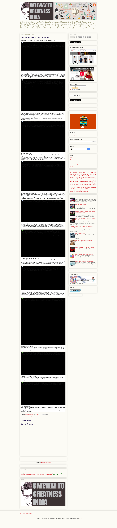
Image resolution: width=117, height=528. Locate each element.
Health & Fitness (80, 181)
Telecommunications (87, 190)
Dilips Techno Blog (74, 164)
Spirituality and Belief (78, 188)
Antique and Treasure (83, 170)
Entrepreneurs (88, 177)
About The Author (73, 159)
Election (94, 175)
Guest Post (73, 181)
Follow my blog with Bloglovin (25, 513)
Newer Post (24, 459)
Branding (23, 474)
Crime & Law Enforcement (79, 174)
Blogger (80, 518)
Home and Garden (92, 181)
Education (90, 175)
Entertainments (43, 473)
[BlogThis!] (43, 414)
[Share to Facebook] (46, 414)
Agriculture (76, 170)
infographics (78, 182)
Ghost (80, 180)
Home (43, 459)
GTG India (72, 166)
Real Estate (80, 186)
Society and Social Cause (30, 474)
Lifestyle (38, 473)
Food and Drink (92, 178)
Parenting (94, 184)
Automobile (80, 172)
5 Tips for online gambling (80, 204)
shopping (78, 187)
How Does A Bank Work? (80, 233)
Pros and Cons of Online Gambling (82, 198)
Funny (71, 180)
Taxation (94, 188)
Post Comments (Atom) (46, 462)
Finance (55, 473)
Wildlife (86, 191)
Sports (86, 188)
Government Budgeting (90, 180)
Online (90, 184)
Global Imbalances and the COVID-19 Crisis (84, 247)
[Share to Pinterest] (47, 414)
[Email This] (42, 414)
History (86, 181)
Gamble (73, 180)
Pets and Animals (48, 474)
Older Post (62, 459)
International (88, 182)
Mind (70, 184)
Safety (85, 186)
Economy (84, 175)
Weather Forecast (81, 191)
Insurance (83, 182)
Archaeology (91, 170)
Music (73, 184)
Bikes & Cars (86, 172)
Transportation (73, 191)
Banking (59, 473)
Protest (75, 186)
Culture (94, 174)
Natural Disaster (79, 184)
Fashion (79, 178)
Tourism (94, 190)
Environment (93, 177)
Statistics (90, 188)
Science (89, 186)
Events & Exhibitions (73, 178)
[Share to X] (45, 414)
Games (77, 180)
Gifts (83, 180)
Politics (72, 186)
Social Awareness (85, 187)
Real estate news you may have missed (83, 240)
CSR (91, 174)
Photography (50, 473)
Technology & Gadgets (28, 416)
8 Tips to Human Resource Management (84, 254)
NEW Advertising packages (75, 161)
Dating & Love (77, 175)
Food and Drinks (40, 474)
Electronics (72, 177)
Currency (71, 175)
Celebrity (93, 172)
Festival (82, 178)
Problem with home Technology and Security (84, 261)
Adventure (72, 170)
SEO (75, 187)
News (86, 184)
